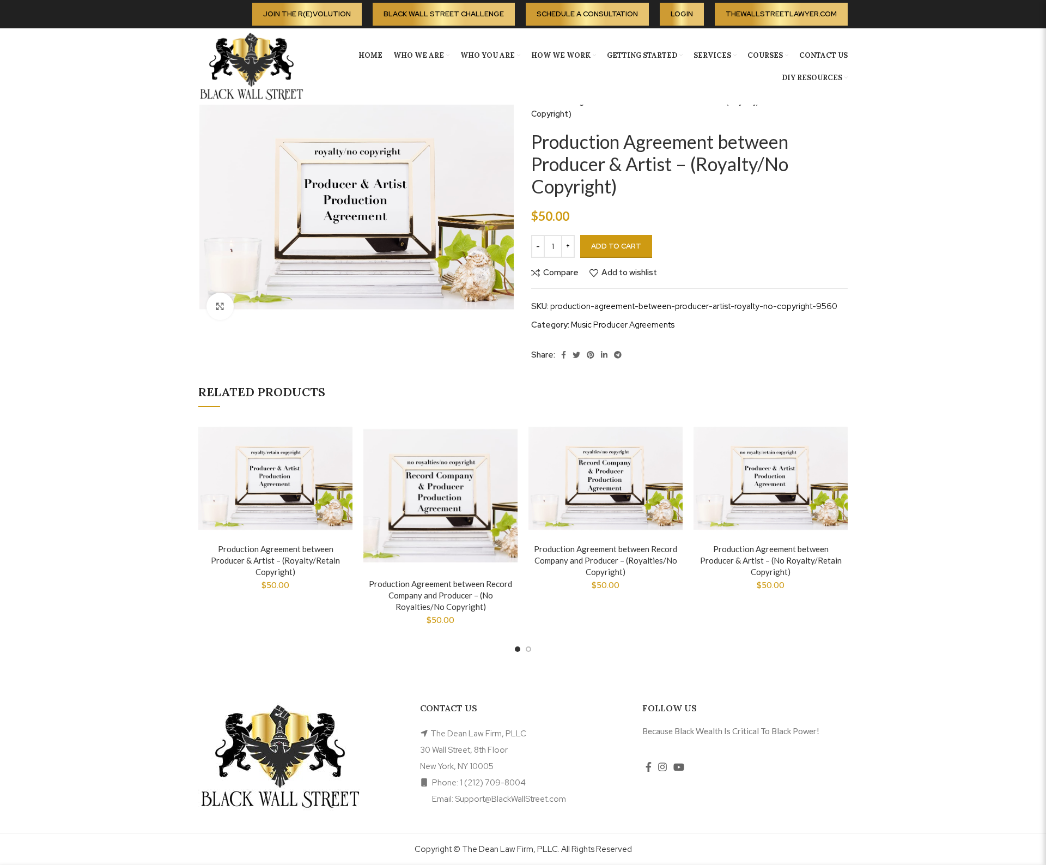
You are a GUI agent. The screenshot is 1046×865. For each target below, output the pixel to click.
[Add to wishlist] (344, 436)
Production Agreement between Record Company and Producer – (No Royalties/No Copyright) (440, 595)
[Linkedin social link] (604, 355)
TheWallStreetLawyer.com (781, 14)
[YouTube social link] (679, 767)
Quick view (344, 485)
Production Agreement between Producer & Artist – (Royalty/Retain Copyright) (275, 560)
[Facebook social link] (563, 355)
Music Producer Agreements (622, 324)
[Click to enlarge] (220, 306)
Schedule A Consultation (587, 14)
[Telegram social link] (618, 355)
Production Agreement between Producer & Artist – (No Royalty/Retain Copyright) (771, 560)
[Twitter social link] (576, 355)
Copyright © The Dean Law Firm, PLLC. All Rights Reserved (523, 849)
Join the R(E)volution (307, 14)
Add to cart (616, 246)
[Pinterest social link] (590, 355)
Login (682, 14)
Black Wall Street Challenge (444, 14)
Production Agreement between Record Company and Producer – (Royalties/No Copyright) (605, 560)
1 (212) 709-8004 (493, 782)
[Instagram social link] (662, 767)
